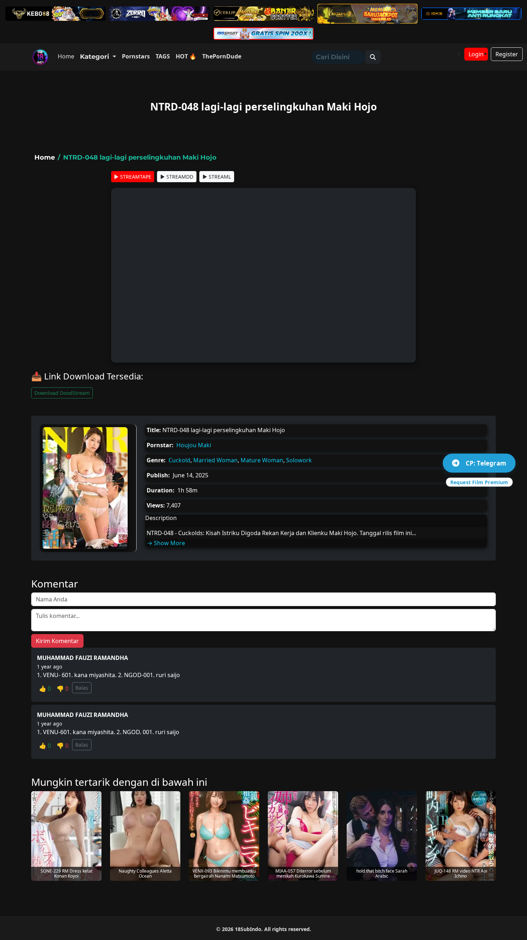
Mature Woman (262, 460)
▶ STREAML (217, 176)
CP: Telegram (486, 463)
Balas (81, 687)
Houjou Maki (193, 445)
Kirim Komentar (57, 641)
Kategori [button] (95, 57)
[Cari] (372, 57)
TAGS (163, 56)
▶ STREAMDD (176, 176)
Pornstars (136, 56)
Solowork (299, 460)
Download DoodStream (62, 392)
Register (506, 54)
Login (476, 54)
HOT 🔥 (186, 56)
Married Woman (215, 460)
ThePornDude (221, 56)
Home (66, 56)
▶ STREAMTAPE (132, 176)
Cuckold (179, 460)
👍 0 (45, 689)
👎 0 (62, 689)
